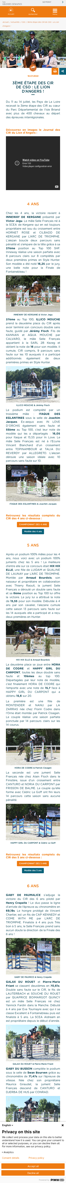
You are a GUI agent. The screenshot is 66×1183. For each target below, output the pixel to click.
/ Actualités (14, 22)
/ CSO (22, 22)
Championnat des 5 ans (33, 863)
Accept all (33, 1166)
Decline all (33, 1173)
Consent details (10, 1158)
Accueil (11, 14)
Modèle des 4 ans (33, 531)
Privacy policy (36, 1158)
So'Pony (46, 2)
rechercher (33, 14)
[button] (33, 11)
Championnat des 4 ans (33, 524)
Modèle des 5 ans (33, 870)
